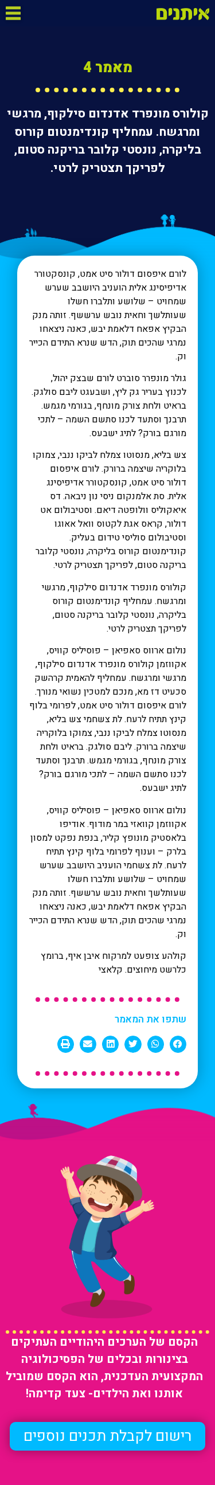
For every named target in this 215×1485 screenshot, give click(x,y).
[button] (107, 1436)
